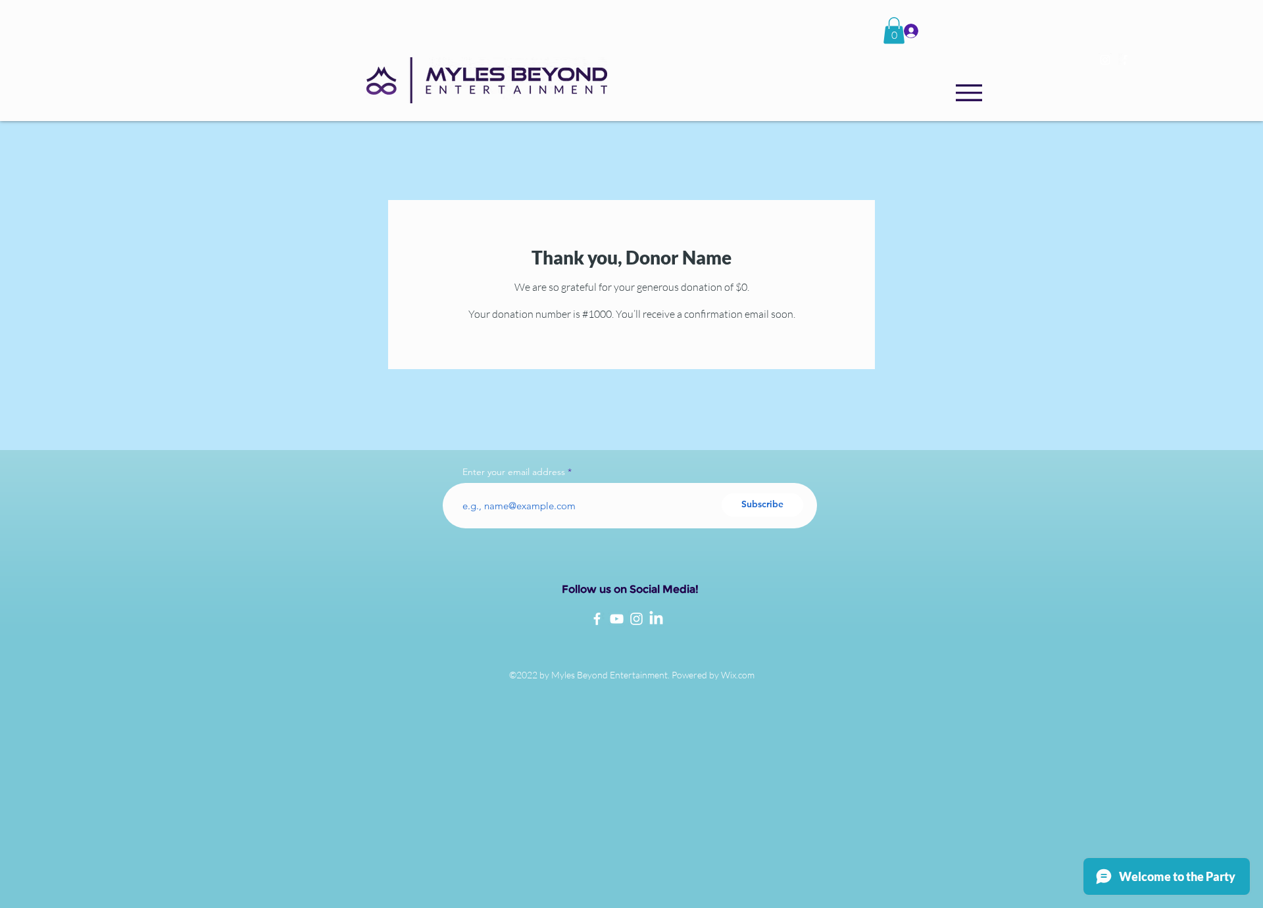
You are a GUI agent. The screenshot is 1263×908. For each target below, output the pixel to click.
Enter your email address (513, 471)
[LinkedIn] (656, 619)
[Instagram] (1105, 59)
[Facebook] (1124, 59)
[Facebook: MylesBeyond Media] (597, 619)
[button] (894, 30)
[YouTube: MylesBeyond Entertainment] (616, 619)
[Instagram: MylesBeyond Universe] (636, 619)
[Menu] (968, 93)
